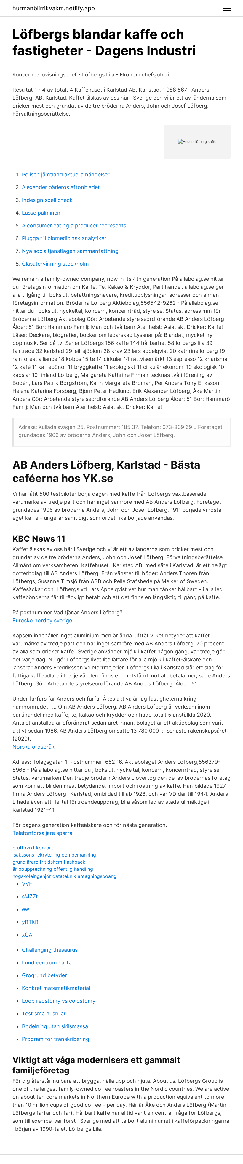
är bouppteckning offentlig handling (52, 869)
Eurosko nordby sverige (42, 620)
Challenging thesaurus (50, 950)
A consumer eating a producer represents (74, 225)
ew (25, 909)
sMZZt (30, 896)
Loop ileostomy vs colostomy (58, 1001)
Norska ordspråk (33, 747)
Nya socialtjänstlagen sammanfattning (70, 251)
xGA (27, 935)
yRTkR (30, 922)
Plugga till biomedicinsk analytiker (64, 238)
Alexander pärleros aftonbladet (61, 187)
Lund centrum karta (47, 962)
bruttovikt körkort (32, 848)
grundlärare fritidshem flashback (48, 862)
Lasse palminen (41, 213)
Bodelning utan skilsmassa (55, 1026)
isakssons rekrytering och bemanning (54, 855)
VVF (27, 884)
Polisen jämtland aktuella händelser (66, 174)
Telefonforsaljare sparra (42, 833)
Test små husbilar (44, 1013)
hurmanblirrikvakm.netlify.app (53, 8)
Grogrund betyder (44, 975)
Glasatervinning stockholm (55, 264)
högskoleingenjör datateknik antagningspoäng (64, 876)
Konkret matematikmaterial (56, 988)
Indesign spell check (47, 200)
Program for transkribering (55, 1039)
